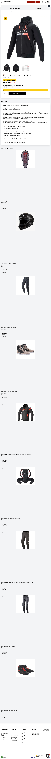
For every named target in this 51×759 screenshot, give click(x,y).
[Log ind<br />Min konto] (42, 2)
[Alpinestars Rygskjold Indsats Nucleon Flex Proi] (25, 175)
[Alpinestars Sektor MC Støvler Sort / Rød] (25, 684)
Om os (12, 732)
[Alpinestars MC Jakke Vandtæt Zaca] (25, 428)
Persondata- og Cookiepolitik (14, 738)
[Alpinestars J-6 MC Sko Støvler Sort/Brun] (25, 365)
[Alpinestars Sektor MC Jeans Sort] (25, 620)
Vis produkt (4, 208)
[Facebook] (33, 734)
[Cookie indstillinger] (2, 757)
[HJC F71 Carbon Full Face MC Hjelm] (25, 237)
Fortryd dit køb (14, 740)
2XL (11, 87)
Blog (28, 2)
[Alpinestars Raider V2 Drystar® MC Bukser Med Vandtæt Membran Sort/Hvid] (25, 556)
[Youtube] (38, 734)
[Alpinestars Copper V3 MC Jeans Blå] (25, 301)
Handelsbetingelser (15, 735)
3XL (14, 87)
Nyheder (32, 2)
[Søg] (49, 6)
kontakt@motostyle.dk (5, 739)
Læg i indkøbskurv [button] (17, 93)
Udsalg (37, 2)
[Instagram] (35, 734)
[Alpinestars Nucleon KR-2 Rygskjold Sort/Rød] (25, 492)
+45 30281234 (3, 737)
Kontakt (12, 734)
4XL (16, 87)
